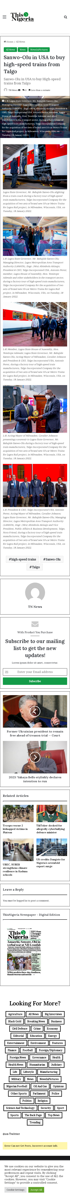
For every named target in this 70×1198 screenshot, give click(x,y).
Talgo (36, 567)
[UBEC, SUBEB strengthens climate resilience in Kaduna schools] (18, 850)
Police (55, 1093)
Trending (35, 1122)
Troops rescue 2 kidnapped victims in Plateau (15, 829)
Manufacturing (48, 1071)
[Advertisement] (48, 13)
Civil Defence (19, 1028)
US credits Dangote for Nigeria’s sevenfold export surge (50, 863)
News (23, 49)
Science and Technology (20, 1107)
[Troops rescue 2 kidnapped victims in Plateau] (18, 813)
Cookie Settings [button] (15, 1189)
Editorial (18, 1035)
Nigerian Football (16, 1086)
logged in (22, 900)
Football (28, 1050)
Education (36, 1035)
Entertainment (15, 1043)
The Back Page (33, 1115)
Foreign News (18, 1057)
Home (9, 41)
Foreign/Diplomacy (50, 1050)
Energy (52, 1035)
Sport (60, 1107)
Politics (27, 1100)
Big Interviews (53, 1014)
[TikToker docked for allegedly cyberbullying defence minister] (51, 813)
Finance (12, 1050)
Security (46, 1107)
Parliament (39, 1093)
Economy (52, 1028)
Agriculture (15, 1014)
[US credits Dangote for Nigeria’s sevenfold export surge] (51, 847)
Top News (54, 1115)
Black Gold (14, 1021)
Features (57, 1043)
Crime (37, 1028)
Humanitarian (37, 1064)
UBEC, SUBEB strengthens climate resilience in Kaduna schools (15, 869)
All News (20, 41)
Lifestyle (28, 1071)
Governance (39, 1057)
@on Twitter (11, 1134)
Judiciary (56, 1064)
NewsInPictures (39, 49)
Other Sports (19, 1093)
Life (15, 1071)
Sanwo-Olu (53, 559)
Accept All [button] (36, 1189)
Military (16, 1079)
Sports (14, 1115)
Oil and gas (40, 1086)
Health (56, 1057)
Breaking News (36, 1021)
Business (56, 1021)
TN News (13, 90)
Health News (15, 1064)
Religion (43, 1100)
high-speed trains (23, 559)
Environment (38, 1043)
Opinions (58, 1086)
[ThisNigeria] (22, 16)
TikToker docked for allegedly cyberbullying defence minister (50, 829)
